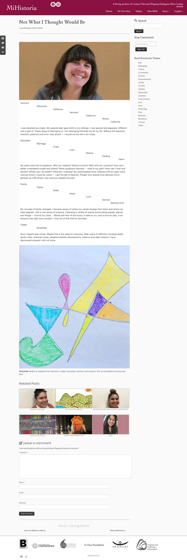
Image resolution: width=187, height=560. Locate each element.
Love (140, 105)
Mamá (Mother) (118, 530)
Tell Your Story (123, 11)
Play (140, 112)
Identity (40, 28)
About (165, 11)
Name (22, 482)
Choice (141, 69)
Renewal (142, 115)
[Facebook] (3, 38)
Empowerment (144, 79)
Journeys (142, 95)
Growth (141, 85)
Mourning (142, 109)
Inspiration (143, 92)
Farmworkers (144, 99)
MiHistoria (95, 555)
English (178, 11)
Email (21, 492)
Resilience (142, 118)
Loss (140, 102)
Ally (140, 62)
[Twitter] (3, 43)
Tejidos (138, 11)
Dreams (141, 76)
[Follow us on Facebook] (53, 4)
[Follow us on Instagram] (58, 4)
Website (22, 503)
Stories (109, 11)
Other (140, 125)
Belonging (27, 28)
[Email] (3, 47)
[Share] (3, 52)
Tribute (141, 122)
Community (143, 72)
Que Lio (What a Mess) (33, 530)
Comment (23, 452)
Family (34, 28)
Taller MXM (152, 11)
